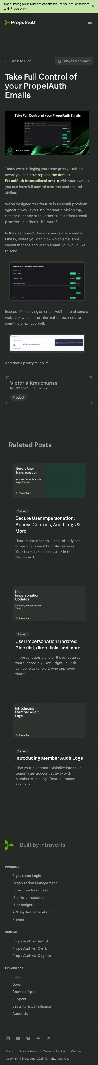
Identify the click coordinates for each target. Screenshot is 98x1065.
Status (10, 1051)
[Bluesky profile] (28, 1038)
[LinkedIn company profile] (7, 1038)
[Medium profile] (38, 1038)
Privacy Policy (28, 1051)
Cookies (76, 1051)
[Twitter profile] (49, 1038)
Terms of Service (54, 1051)
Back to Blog (20, 61)
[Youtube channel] (18, 1038)
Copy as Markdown (76, 61)
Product (18, 397)
